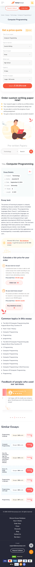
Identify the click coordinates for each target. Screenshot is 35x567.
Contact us (17, 534)
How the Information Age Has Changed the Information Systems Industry (5, 457)
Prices (17, 526)
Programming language (6, 435)
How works (17, 521)
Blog (17, 531)
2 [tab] (12, 417)
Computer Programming (10, 332)
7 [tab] (22, 417)
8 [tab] (24, 417)
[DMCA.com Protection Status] (17, 557)
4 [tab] (16, 417)
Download (29, 434)
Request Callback (12, 8)
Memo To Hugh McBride (4, 470)
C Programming (8, 347)
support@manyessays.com (17, 546)
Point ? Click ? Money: (9, 329)
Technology (16, 176)
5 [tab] (18, 417)
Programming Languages (6, 480)
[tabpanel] (17, 401)
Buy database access (14, 306)
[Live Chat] (31, 552)
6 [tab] (20, 417)
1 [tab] (10, 417)
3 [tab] (14, 417)
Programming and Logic (6, 490)
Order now (13, 283)
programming (7, 339)
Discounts (17, 529)
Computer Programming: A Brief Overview (16, 367)
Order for (17, 85)
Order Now (24, 8)
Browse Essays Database (17, 518)
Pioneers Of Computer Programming (14, 370)
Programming (7, 335)
